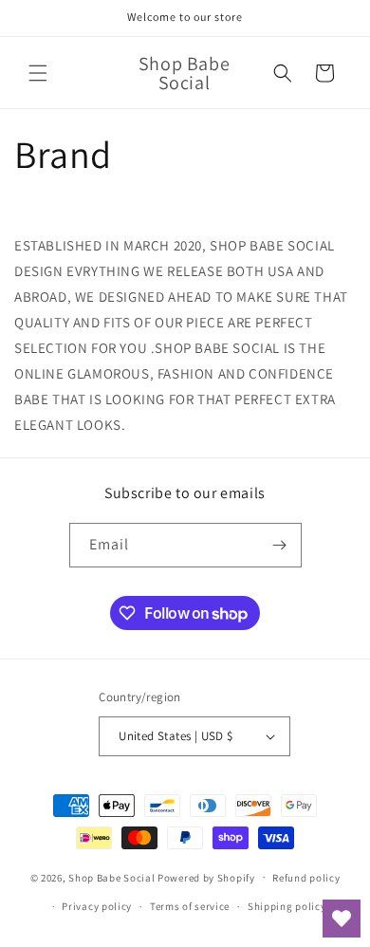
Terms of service (190, 906)
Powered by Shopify (206, 876)
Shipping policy (287, 906)
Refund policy (306, 877)
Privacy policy (97, 906)
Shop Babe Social (112, 876)
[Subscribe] (280, 545)
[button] (38, 73)
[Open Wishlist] (342, 919)
